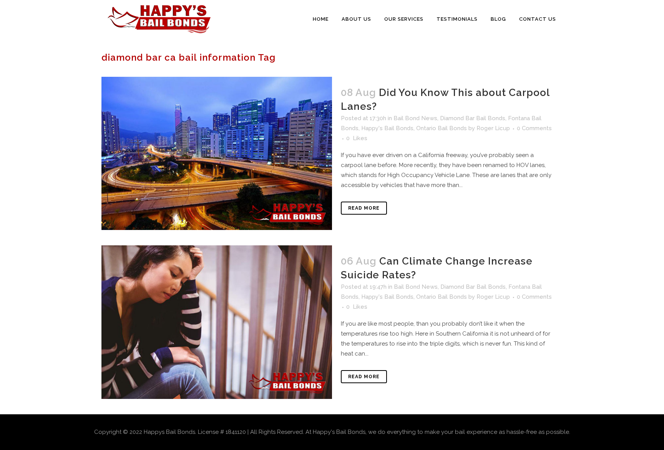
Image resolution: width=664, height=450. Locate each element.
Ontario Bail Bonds (441, 128)
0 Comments (534, 128)
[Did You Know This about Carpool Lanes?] (216, 153)
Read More (364, 208)
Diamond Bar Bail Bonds (472, 118)
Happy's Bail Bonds (387, 128)
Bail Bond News (415, 118)
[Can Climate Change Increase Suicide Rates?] (216, 322)
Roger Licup (493, 128)
